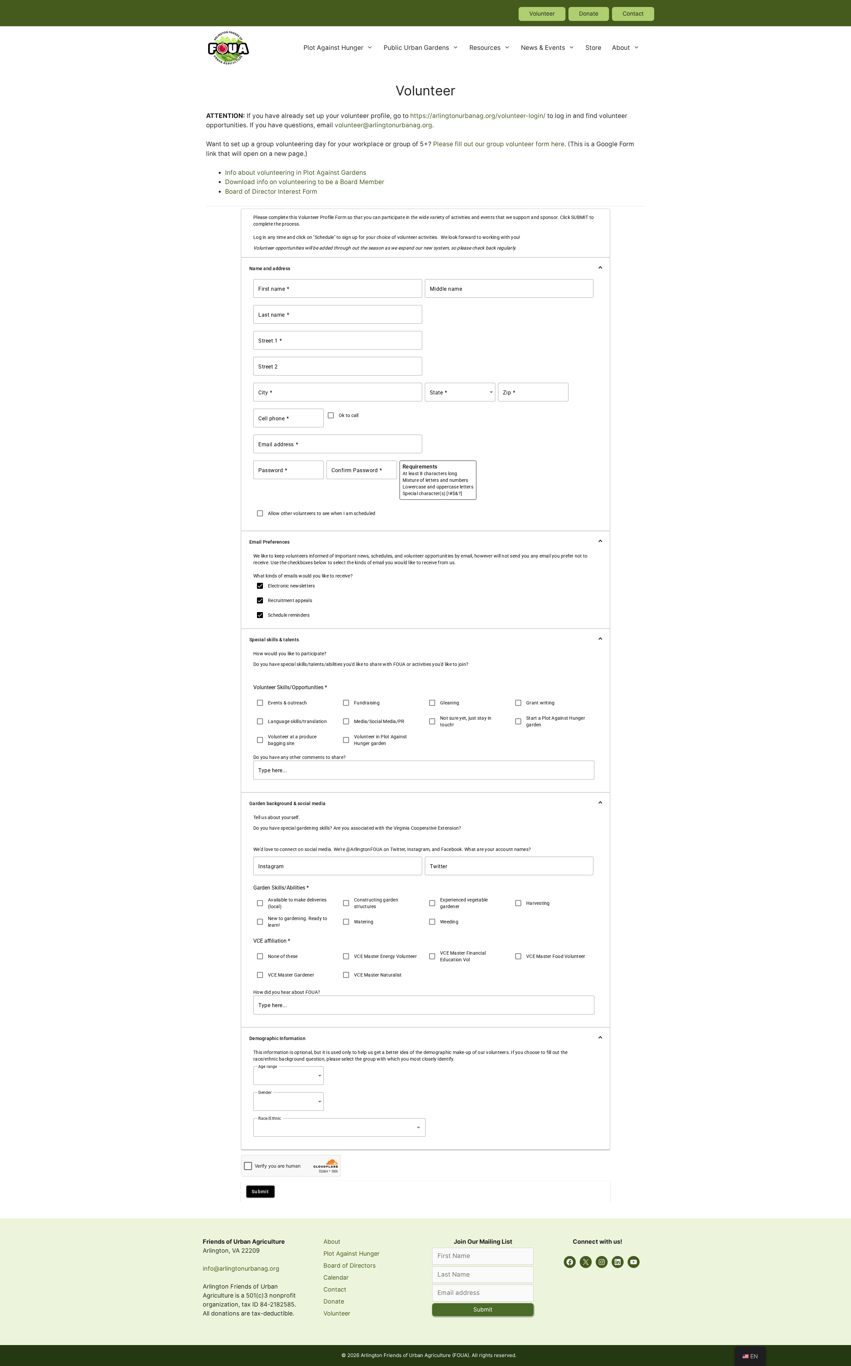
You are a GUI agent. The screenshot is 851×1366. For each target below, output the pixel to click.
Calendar (336, 1277)
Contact (633, 13)
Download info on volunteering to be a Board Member (304, 182)
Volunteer (542, 13)
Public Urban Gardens (416, 48)
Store (593, 48)
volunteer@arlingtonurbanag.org (383, 125)
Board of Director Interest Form (271, 191)
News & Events (543, 48)
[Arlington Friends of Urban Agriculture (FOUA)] (228, 47)
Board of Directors (349, 1265)
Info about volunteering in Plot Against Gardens (295, 172)
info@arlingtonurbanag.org (241, 1268)
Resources (485, 48)
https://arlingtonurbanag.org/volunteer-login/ (478, 116)
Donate (588, 13)
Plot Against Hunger (333, 48)
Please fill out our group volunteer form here (498, 144)
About (621, 48)
